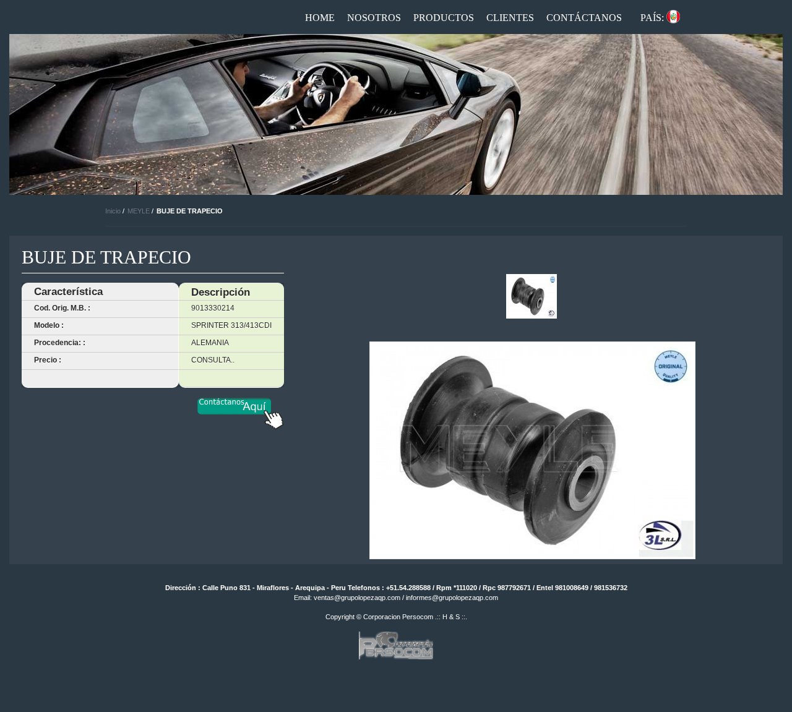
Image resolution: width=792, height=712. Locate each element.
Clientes (510, 17)
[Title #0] (531, 296)
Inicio (113, 211)
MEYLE (138, 211)
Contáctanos (584, 17)
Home (320, 17)
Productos (443, 17)
